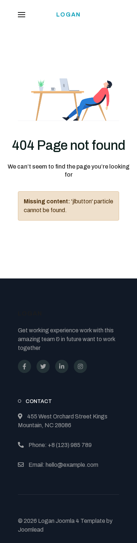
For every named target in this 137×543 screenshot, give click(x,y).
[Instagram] (80, 366)
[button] (21, 14)
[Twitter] (43, 366)
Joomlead (30, 530)
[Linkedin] (61, 366)
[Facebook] (24, 366)
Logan (68, 14)
